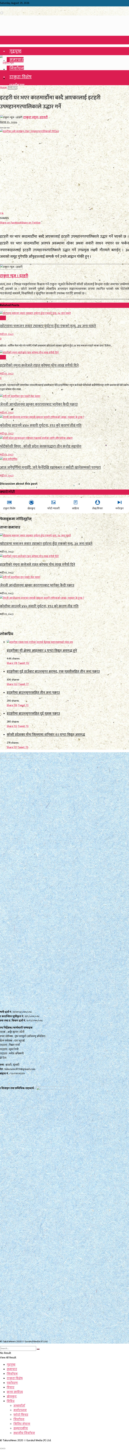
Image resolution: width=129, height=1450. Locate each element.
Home (3, 87)
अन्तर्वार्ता (19, 1406)
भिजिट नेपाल (21, 1424)
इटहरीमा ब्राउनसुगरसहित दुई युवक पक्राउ (33, 713)
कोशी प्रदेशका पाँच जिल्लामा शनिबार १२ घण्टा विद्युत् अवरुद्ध (46, 734)
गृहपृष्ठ (15, 51)
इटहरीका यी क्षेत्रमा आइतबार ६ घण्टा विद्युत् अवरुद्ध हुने (42, 650)
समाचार (16, 59)
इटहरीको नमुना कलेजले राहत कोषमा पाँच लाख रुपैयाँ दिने (39, 365)
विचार (10, 1387)
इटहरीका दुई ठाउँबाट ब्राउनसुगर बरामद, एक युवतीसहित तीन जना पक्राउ (53, 671)
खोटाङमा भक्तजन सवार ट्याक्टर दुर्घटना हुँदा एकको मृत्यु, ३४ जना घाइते (48, 326)
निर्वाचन (16, 68)
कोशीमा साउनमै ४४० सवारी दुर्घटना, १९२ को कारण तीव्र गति (40, 425)
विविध (3, 318)
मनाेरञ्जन (20, 1410)
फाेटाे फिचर (20, 1415)
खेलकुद (12, 1397)
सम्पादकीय (20, 1428)
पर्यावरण (12, 1383)
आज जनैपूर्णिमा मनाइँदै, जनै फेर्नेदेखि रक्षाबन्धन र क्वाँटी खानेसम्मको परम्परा (50, 467)
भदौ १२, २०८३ (6, 334)
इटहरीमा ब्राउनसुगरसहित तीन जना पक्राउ (33, 692)
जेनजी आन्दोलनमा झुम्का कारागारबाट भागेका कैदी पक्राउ (39, 404)
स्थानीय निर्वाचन (24, 1433)
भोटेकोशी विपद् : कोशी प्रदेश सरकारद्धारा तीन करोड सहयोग (40, 446)
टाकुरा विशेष (20, 76)
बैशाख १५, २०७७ (8, 122)
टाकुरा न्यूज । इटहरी (35, 117)
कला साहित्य (15, 1392)
